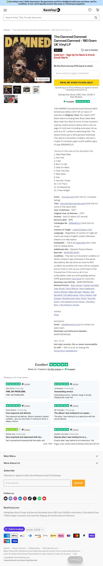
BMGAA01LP (75, 223)
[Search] (95, 18)
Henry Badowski (86, 288)
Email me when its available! (76, 82)
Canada (33, 530)
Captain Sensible (91, 285)
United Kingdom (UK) (82, 229)
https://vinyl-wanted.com (65, 350)
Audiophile (81, 242)
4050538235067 (72, 252)
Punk (56, 314)
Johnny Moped (60, 292)
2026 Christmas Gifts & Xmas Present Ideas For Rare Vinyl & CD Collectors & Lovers (37, 554)
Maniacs (86, 292)
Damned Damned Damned (72, 203)
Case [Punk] (59, 288)
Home (7, 30)
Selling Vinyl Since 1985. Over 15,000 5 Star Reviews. (76, 95)
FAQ (75, 554)
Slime (83, 298)
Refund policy (34, 548)
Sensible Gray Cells (71, 298)
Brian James (76, 285)
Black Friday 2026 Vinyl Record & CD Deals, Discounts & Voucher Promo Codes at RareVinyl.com (42, 551)
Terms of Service (19, 548)
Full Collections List (50, 548)
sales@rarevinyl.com (70, 324)
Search (6, 548)
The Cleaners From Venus (72, 301)
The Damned (67, 197)
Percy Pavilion (85, 295)
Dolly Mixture (72, 288)
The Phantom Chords (69, 305)
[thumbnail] (36, 89)
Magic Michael (75, 292)
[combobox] (48, 18)
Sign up (78, 483)
